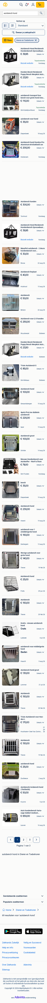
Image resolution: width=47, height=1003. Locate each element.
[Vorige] (10, 840)
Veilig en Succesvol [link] (32, 942)
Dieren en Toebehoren (25, 40)
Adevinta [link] (28, 964)
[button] (27, 5)
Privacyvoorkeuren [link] (10, 957)
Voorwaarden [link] (30, 947)
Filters (9, 40)
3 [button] (29, 840)
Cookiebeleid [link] (29, 952)
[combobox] (20, 13)
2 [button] (23, 840)
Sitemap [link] (6, 969)
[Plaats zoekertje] (40, 5)
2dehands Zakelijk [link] (10, 942)
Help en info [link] (7, 947)
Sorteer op (20, 21)
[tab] (5, 26)
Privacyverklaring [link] (10, 952)
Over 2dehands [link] (9, 964)
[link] (5, 5)
